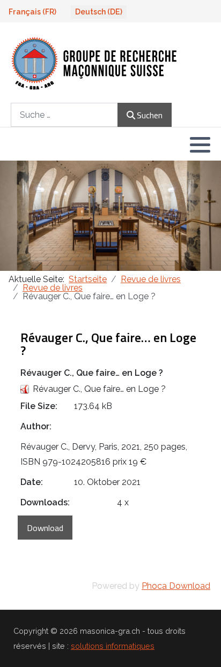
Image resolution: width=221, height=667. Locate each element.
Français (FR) (32, 11)
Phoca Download (176, 586)
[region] (110, 216)
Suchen (150, 115)
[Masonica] (95, 62)
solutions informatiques (112, 645)
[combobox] (64, 115)
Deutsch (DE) (98, 11)
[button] (200, 144)
